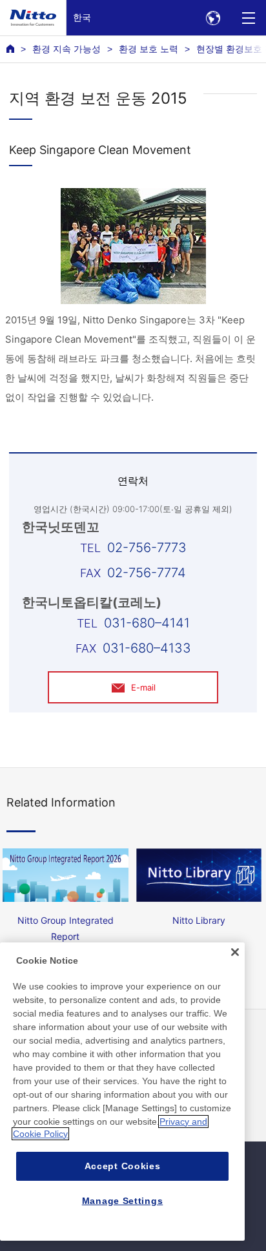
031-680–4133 (147, 648)
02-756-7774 (146, 572)
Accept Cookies (123, 1166)
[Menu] (248, 17)
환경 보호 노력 (148, 49)
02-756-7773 (147, 547)
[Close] (235, 952)
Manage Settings (122, 1201)
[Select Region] (212, 17)
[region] (122, 1091)
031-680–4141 (147, 623)
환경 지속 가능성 (66, 49)
